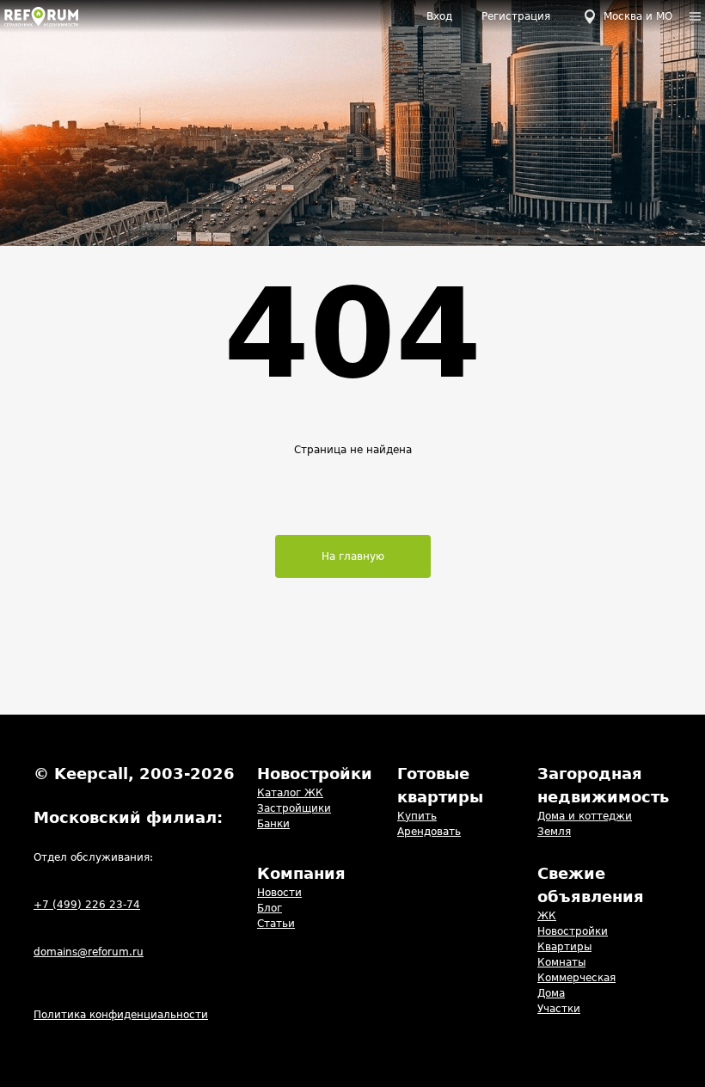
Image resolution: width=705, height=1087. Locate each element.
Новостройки (572, 931)
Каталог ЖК (290, 793)
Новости (279, 893)
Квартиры (564, 947)
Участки (558, 1009)
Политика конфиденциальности (121, 1015)
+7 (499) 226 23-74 (87, 905)
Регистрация (515, 16)
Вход (439, 16)
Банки (273, 824)
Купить (417, 816)
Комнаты (561, 962)
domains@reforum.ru (89, 952)
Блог (269, 908)
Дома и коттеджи (584, 816)
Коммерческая (576, 978)
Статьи (276, 924)
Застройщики (294, 808)
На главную (353, 556)
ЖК (546, 916)
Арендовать (429, 832)
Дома (551, 993)
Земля (554, 832)
